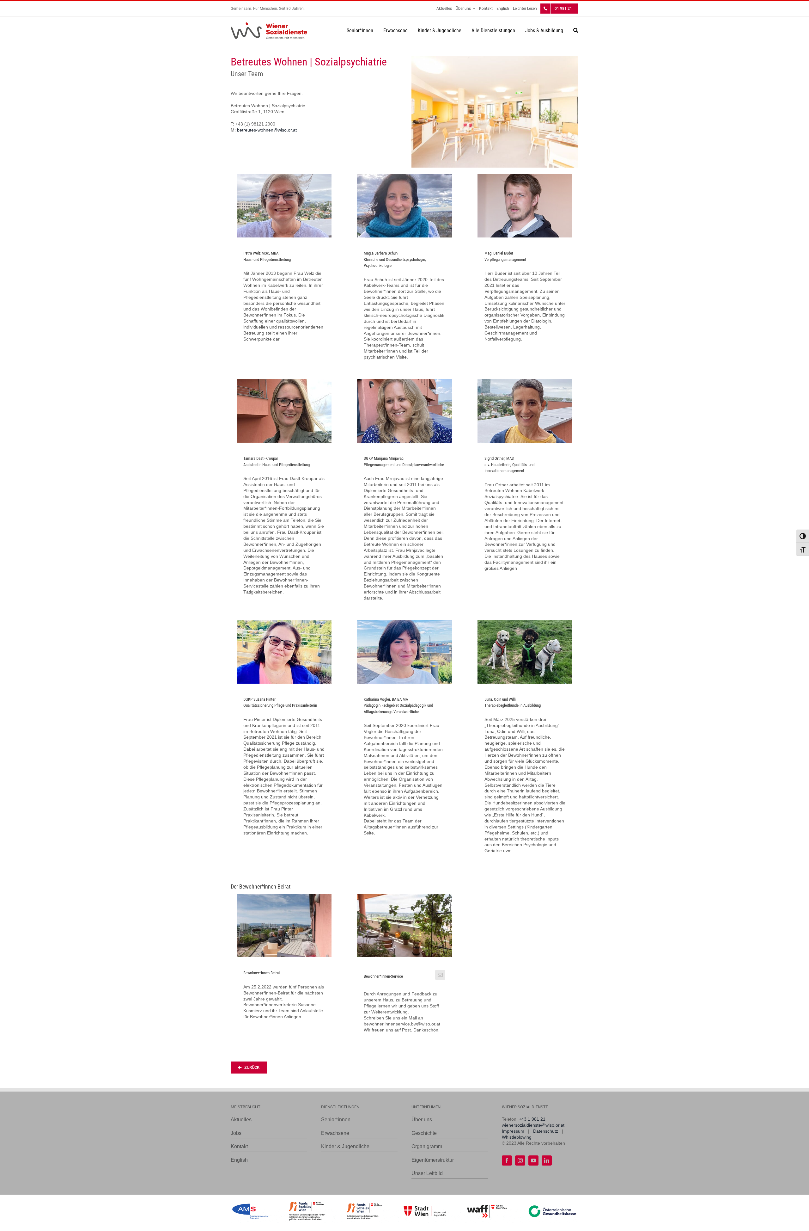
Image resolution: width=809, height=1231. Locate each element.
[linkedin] (547, 1160)
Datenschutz (545, 1131)
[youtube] (533, 1160)
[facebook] (507, 1160)
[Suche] (575, 30)
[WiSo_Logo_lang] (269, 24)
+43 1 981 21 (532, 1119)
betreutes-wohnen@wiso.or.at (267, 129)
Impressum (513, 1131)
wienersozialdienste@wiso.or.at (533, 1125)
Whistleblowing (517, 1137)
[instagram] (520, 1160)
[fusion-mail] (440, 975)
